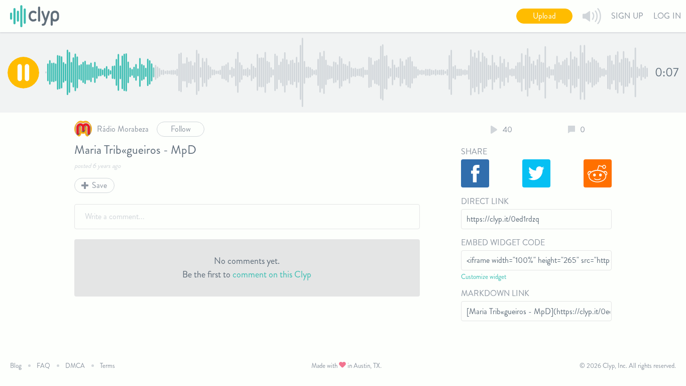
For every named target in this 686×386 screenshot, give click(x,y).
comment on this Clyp (272, 274)
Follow (181, 129)
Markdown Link (495, 293)
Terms (107, 365)
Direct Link (485, 201)
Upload (544, 16)
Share (474, 151)
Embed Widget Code (503, 242)
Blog (16, 365)
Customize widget (483, 276)
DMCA (75, 365)
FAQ (43, 365)
